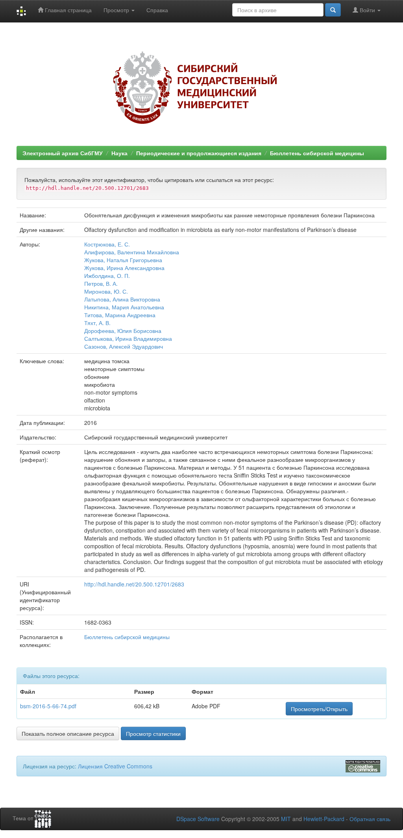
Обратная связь (369, 819)
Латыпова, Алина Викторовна (122, 299)
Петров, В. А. (101, 283)
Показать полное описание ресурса (68, 733)
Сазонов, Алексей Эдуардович (123, 346)
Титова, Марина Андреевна (119, 315)
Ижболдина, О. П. (107, 275)
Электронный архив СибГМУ (62, 153)
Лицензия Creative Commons (115, 766)
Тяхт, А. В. (97, 323)
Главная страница (67, 10)
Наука (119, 153)
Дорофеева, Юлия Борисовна (122, 330)
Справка (157, 10)
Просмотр (117, 10)
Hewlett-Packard (323, 819)
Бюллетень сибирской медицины (317, 153)
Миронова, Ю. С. (106, 291)
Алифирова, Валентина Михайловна (131, 252)
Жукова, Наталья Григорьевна (123, 260)
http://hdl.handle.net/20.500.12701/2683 (134, 584)
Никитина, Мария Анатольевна (124, 307)
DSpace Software (198, 819)
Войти (367, 10)
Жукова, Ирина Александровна (124, 268)
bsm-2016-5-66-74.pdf (48, 706)
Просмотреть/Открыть (319, 709)
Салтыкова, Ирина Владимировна (128, 338)
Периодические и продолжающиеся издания (198, 153)
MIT (286, 819)
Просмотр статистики (153, 733)
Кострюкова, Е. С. (107, 244)
